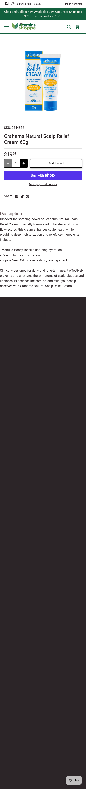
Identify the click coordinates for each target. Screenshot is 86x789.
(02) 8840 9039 (32, 4)
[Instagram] (12, 3)
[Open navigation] (6, 26)
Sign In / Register (73, 4)
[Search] (68, 26)
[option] (43, 81)
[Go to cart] (77, 26)
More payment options (43, 184)
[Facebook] (6, 3)
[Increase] (23, 163)
